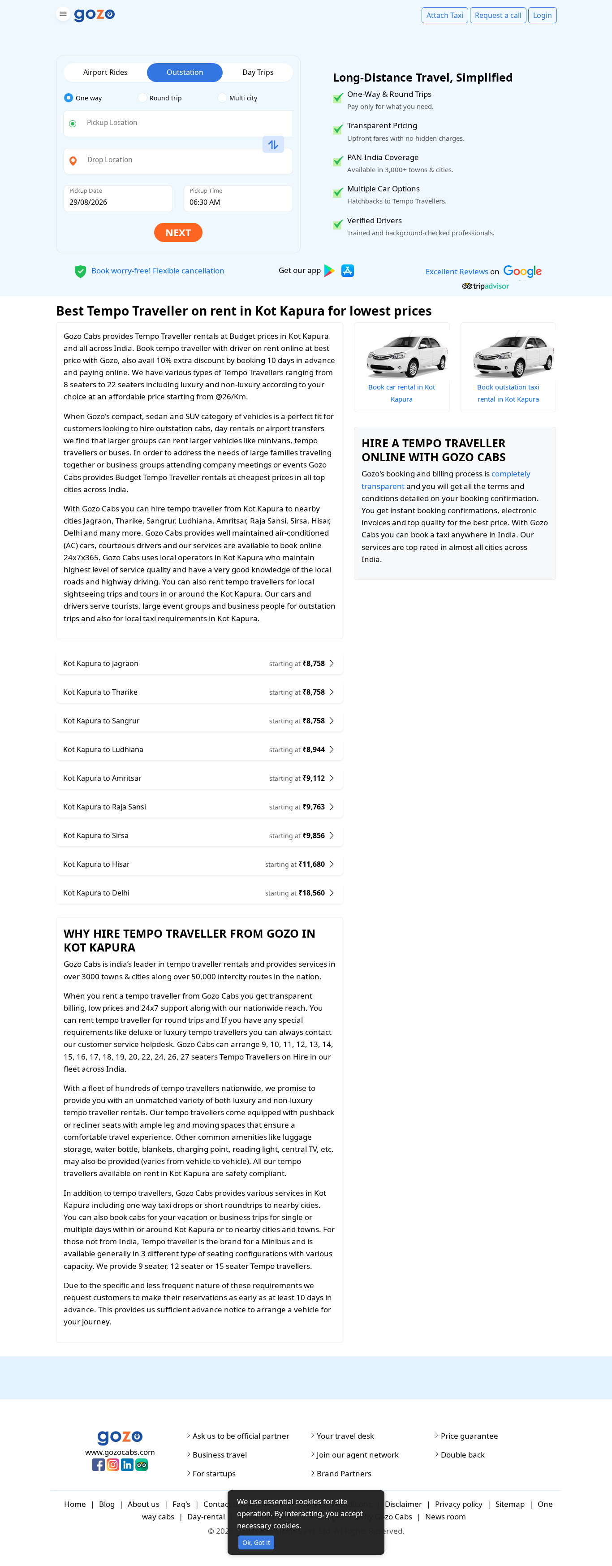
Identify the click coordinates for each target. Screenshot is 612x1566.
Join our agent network (358, 1455)
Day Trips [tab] (258, 72)
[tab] (101, 98)
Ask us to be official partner (241, 1436)
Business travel (220, 1455)
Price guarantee (469, 1436)
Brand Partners (344, 1474)
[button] (62, 15)
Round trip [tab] (166, 98)
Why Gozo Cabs (384, 1516)
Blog (107, 1504)
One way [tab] (89, 98)
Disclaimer (403, 1504)
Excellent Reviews (457, 271)
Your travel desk (345, 1436)
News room (445, 1516)
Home (75, 1504)
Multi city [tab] (243, 98)
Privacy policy (459, 1504)
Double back (463, 1455)
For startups (214, 1474)
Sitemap (510, 1504)
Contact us (222, 1504)
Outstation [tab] (185, 72)
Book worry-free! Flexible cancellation (157, 270)
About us (143, 1504)
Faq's (181, 1504)
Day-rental (206, 1516)
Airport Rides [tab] (105, 72)
